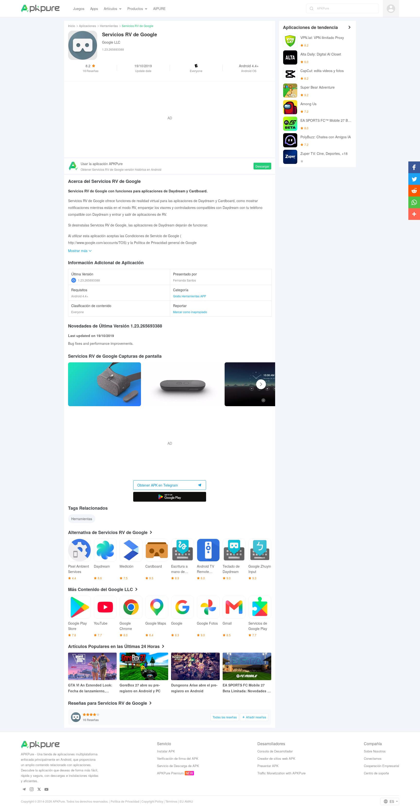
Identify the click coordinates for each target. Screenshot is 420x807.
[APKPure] (40, 8)
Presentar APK (268, 765)
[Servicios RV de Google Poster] (104, 384)
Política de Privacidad (125, 801)
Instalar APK (166, 751)
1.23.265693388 (89, 280)
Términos (171, 801)
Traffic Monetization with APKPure (281, 773)
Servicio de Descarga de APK (178, 765)
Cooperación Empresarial (381, 765)
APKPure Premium (170, 773)
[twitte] (39, 790)
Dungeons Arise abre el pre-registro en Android (194, 688)
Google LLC (111, 42)
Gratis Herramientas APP (189, 296)
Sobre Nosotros (375, 751)
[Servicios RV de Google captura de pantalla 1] (183, 384)
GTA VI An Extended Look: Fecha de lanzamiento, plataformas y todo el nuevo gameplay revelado (91, 688)
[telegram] (24, 790)
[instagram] (31, 790)
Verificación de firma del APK (177, 758)
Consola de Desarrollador (275, 751)
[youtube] (47, 790)
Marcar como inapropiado (190, 312)
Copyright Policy (152, 801)
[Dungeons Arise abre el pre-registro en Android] (195, 666)
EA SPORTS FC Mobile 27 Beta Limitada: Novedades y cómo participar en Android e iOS (247, 688)
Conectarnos (373, 758)
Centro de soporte (376, 773)
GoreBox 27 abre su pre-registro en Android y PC (140, 688)
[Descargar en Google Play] (169, 497)
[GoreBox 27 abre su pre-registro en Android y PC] (144, 666)
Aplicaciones (87, 26)
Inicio (71, 26)
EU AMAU (186, 801)
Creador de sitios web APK (276, 758)
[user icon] (391, 8)
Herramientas (109, 26)
